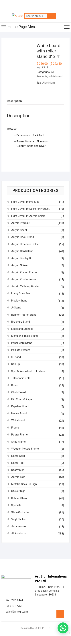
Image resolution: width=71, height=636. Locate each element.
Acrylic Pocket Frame (24, 272)
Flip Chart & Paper (22, 399)
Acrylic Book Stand (22, 237)
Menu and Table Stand (24, 335)
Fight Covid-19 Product (25, 201)
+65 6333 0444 (14, 600)
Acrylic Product (20, 223)
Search (51, 16)
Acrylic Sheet (19, 230)
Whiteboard (55, 76)
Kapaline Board (20, 406)
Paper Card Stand (21, 343)
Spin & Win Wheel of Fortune (28, 371)
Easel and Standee (22, 328)
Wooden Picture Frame (25, 448)
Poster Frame (19, 434)
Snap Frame (18, 441)
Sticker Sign (18, 491)
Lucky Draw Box (20, 293)
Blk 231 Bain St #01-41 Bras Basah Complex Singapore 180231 (50, 590)
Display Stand (19, 300)
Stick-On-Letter (20, 512)
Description (14, 101)
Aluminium (48, 82)
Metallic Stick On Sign (24, 484)
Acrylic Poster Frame (23, 279)
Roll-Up (15, 364)
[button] (63, 627)
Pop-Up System (20, 350)
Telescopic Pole (20, 378)
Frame (15, 427)
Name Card (18, 455)
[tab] (14, 100)
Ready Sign (17, 470)
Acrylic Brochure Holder (25, 244)
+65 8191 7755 (13, 605)
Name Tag (17, 462)
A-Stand (16, 307)
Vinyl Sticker (18, 519)
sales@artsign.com (16, 611)
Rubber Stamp (19, 498)
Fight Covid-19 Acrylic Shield (28, 216)
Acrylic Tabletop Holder (25, 286)
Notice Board (19, 413)
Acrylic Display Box (22, 258)
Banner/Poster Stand (23, 314)
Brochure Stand (20, 321)
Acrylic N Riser (20, 265)
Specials (16, 505)
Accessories (18, 526)
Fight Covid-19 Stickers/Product (30, 208)
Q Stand (16, 357)
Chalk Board (18, 392)
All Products (18, 533)
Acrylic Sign (18, 477)
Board (14, 385)
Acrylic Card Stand (22, 251)
